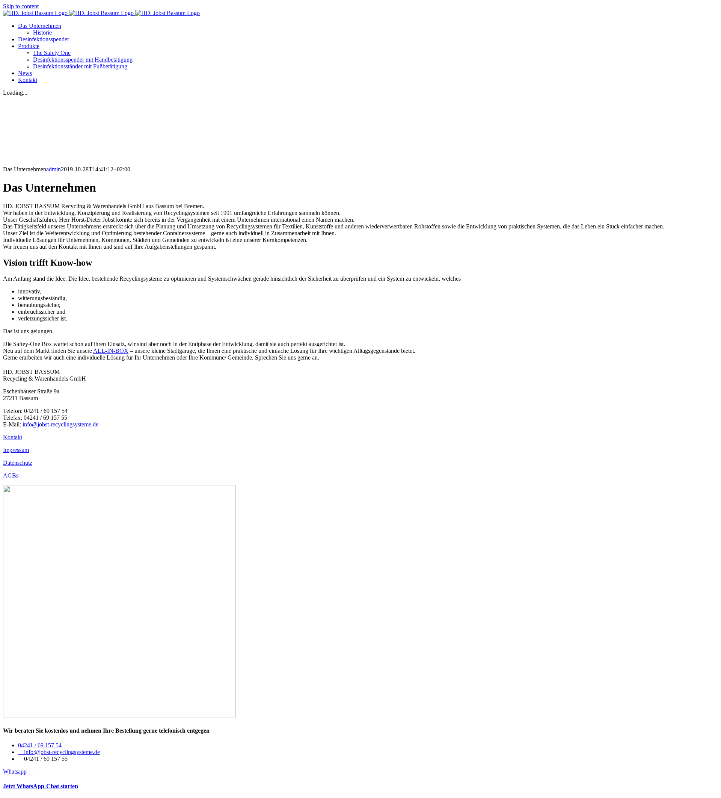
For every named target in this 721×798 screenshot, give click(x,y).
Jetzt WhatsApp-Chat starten (40, 786)
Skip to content (21, 6)
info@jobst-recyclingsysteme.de (60, 424)
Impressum (16, 450)
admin (53, 169)
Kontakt (12, 437)
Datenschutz (17, 462)
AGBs (10, 475)
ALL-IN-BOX (110, 351)
